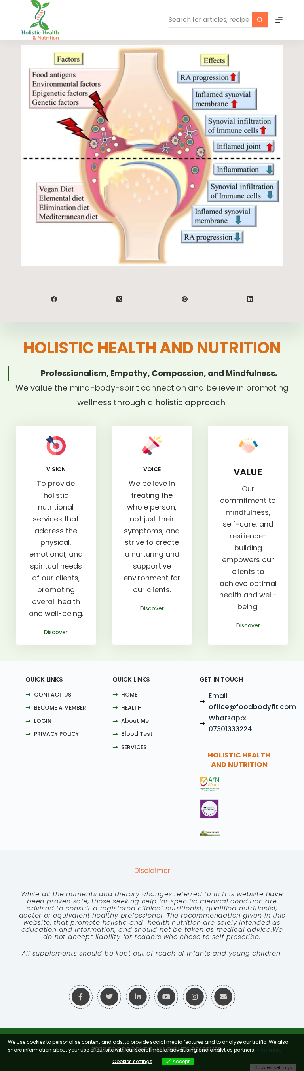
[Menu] (279, 19)
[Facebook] (54, 299)
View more (268, 1049)
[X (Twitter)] (119, 299)
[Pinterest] (185, 299)
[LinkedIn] (250, 299)
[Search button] (260, 20)
